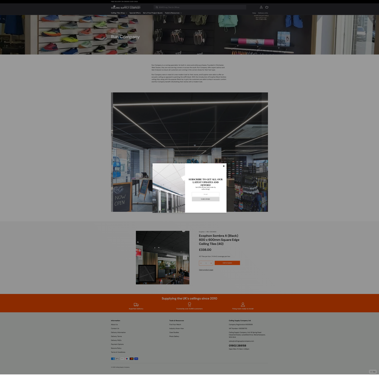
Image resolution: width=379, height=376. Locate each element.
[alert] (189, 188)
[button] (206, 199)
